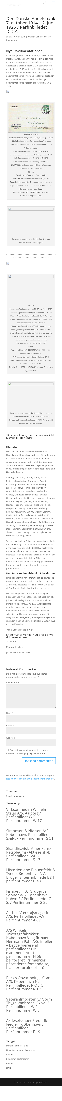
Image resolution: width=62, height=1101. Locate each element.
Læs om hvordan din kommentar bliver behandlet (30, 778)
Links (8, 1067)
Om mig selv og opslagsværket (20, 1050)
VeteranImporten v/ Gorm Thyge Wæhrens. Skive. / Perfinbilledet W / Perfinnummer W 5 (29, 1005)
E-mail (10, 725)
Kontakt (10, 1063)
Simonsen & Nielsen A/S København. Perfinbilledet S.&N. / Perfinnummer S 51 (29, 834)
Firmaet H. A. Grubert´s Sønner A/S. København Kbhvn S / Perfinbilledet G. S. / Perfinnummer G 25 (29, 897)
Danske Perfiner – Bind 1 (18, 1045)
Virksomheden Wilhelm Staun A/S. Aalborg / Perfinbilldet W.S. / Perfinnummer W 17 (26, 815)
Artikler (31, 36)
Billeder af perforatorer (17, 1059)
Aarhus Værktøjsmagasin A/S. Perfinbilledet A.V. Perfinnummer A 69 (27, 916)
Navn (9, 713)
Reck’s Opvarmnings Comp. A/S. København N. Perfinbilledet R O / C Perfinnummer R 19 (30, 983)
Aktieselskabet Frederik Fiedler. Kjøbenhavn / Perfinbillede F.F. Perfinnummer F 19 (26, 1026)
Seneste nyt (41, 36)
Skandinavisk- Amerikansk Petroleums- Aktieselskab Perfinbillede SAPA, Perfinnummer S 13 (29, 854)
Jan (10, 36)
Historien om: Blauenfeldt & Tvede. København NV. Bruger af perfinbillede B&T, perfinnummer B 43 (30, 875)
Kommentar (12, 682)
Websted (10, 737)
